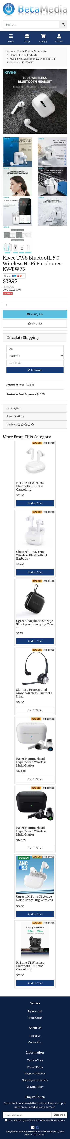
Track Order (35, 1017)
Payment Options (35, 1073)
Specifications (15, 416)
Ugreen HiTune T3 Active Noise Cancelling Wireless (34, 898)
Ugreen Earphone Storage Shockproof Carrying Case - (34, 624)
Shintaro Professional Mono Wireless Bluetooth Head (34, 693)
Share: (8, 276)
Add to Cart (35, 503)
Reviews (12, 424)
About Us (35, 1035)
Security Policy (35, 1086)
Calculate (36, 370)
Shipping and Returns (35, 1080)
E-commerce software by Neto (50, 1131)
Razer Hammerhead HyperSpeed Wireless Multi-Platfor (31, 762)
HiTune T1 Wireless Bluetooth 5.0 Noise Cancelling (30, 486)
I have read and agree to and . (36, 1120)
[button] (35, 323)
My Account (35, 1011)
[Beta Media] (35, 9)
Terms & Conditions (38, 1120)
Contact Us (35, 1042)
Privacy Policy (35, 1067)
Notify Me (36, 314)
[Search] (63, 24)
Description (14, 408)
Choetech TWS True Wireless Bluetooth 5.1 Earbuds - (31, 555)
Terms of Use (35, 1060)
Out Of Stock (35, 710)
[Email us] (32, 1127)
